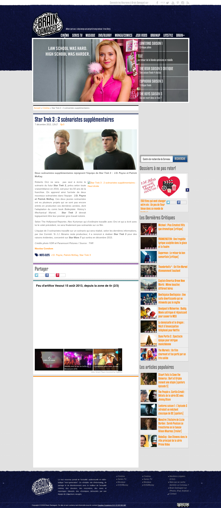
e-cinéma (66, 52)
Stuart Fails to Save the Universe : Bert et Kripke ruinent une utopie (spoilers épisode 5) (171, 380)
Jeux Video (141, 35)
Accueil (37, 108)
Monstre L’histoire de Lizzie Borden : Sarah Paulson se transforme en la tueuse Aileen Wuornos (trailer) (171, 425)
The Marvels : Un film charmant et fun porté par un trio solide (172, 354)
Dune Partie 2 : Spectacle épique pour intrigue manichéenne (170, 340)
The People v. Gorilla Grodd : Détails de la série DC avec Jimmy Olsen (171, 395)
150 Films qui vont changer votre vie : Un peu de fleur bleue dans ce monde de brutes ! (153, 206)
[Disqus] (86, 421)
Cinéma (65, 35)
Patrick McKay (71, 255)
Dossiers (66, 46)
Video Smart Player (98, 372)
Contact (173, 494)
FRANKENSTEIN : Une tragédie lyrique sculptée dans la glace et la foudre (172, 242)
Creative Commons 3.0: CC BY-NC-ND (112, 505)
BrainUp (155, 35)
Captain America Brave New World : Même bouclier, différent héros (171, 284)
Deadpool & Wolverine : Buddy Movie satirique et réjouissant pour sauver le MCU (172, 312)
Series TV (77, 35)
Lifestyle (168, 35)
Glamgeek (169, 46)
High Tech (169, 52)
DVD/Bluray (105, 35)
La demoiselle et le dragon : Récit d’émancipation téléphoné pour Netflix (171, 326)
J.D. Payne (56, 255)
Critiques (66, 41)
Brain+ (180, 35)
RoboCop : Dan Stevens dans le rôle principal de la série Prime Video (172, 440)
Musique (90, 35)
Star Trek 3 (85, 255)
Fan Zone (181, 41)
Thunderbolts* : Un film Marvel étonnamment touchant (173, 268)
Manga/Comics (123, 35)
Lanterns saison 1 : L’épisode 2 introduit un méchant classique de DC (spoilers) (172, 409)
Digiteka (119, 372)
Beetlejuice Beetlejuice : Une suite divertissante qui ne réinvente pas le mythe (172, 298)
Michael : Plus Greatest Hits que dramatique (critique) (171, 227)
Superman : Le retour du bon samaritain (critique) (171, 255)
